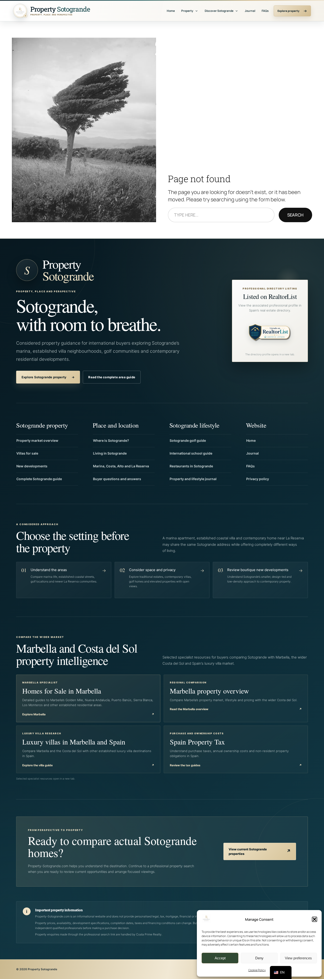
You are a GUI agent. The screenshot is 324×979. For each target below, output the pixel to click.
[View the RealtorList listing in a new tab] (270, 334)
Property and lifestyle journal (193, 479)
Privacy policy (257, 479)
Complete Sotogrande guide (39, 479)
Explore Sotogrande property (48, 377)
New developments (31, 466)
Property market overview (37, 440)
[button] (314, 919)
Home (171, 11)
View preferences (298, 958)
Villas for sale (27, 453)
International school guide (191, 453)
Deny (259, 958)
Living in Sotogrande (110, 453)
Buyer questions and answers (117, 479)
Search (295, 215)
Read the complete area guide (111, 377)
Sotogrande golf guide (188, 440)
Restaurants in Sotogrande (191, 466)
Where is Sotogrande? (111, 440)
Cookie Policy (257, 970)
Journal (250, 11)
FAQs (265, 11)
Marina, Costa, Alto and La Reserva (121, 466)
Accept (220, 958)
